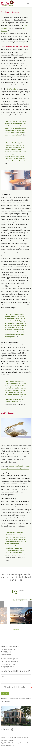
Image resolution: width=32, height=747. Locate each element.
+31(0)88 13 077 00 (8, 664)
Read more (16, 629)
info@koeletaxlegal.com (10, 661)
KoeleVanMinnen (12, 89)
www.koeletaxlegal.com (11, 659)
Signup (5, 693)
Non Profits (21, 687)
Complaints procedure (7, 740)
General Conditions (22, 737)
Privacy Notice (12, 737)
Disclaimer (4, 737)
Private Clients (8, 687)
